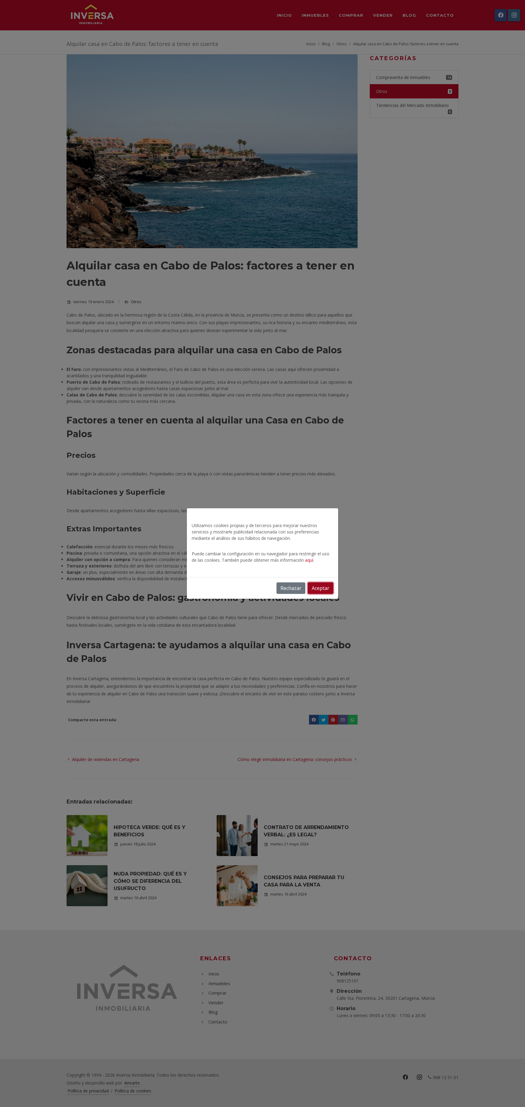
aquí (309, 560)
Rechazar (290, 588)
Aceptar (320, 588)
